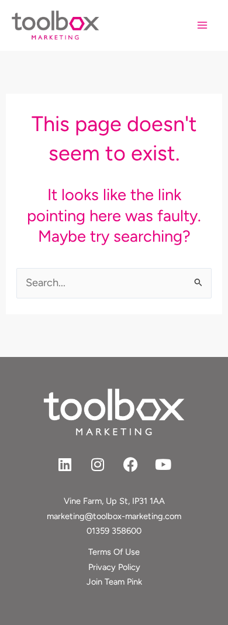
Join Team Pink (114, 581)
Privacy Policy (114, 567)
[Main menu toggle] (202, 25)
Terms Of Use (114, 552)
